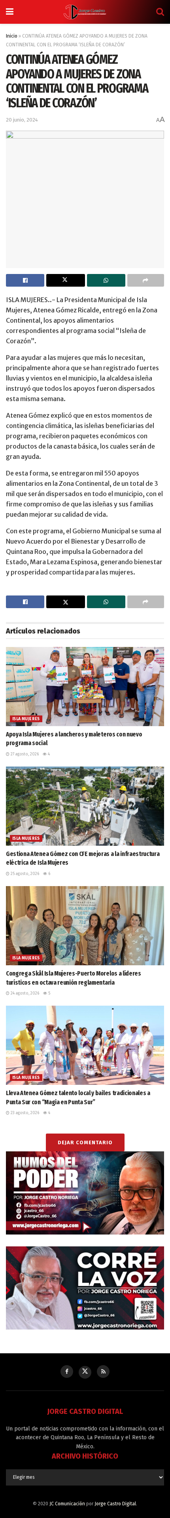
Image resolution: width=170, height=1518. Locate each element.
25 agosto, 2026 (24, 873)
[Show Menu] (9, 12)
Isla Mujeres (26, 719)
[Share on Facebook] (25, 280)
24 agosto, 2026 (24, 993)
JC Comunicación (67, 1504)
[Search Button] (160, 12)
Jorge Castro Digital (115, 1504)
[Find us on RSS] (103, 1371)
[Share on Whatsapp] (106, 280)
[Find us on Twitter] (85, 1372)
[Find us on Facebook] (66, 1371)
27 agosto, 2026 (24, 754)
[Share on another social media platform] (145, 280)
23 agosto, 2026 (24, 1113)
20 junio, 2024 (22, 120)
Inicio (11, 36)
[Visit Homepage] (85, 12)
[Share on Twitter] (65, 280)
